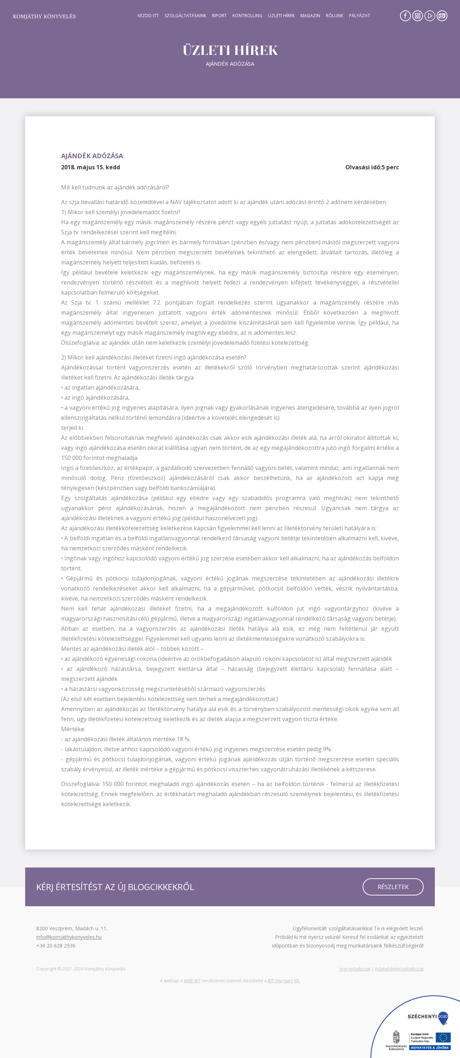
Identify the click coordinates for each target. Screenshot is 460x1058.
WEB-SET (192, 981)
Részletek (393, 887)
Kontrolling (247, 16)
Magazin (310, 16)
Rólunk (334, 16)
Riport (219, 16)
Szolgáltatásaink (185, 16)
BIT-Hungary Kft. (284, 981)
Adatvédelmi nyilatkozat (399, 969)
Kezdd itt (148, 16)
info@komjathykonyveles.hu (69, 937)
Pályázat (359, 16)
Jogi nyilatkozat (355, 969)
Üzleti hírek (281, 16)
